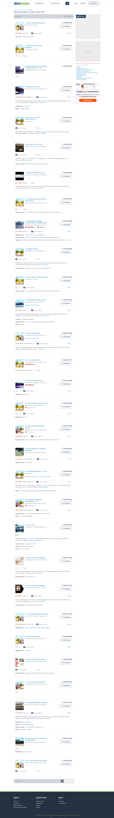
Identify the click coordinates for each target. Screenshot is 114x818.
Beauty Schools (37, 429)
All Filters (18, 16)
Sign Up (83, 3)
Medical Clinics (37, 587)
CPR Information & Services (41, 362)
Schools (36, 25)
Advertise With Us (18, 805)
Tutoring (47, 251)
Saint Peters (27, 722)
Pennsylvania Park (29, 235)
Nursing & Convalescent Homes (41, 638)
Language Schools (81, 75)
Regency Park (28, 544)
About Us (16, 801)
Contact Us (16, 803)
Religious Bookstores (43, 661)
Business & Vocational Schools (85, 70)
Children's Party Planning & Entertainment (44, 146)
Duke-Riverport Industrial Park (32, 627)
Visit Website (66, 26)
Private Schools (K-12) (39, 251)
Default (69, 16)
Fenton (26, 417)
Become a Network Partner (20, 807)
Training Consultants (39, 527)
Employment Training (39, 174)
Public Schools (37, 70)
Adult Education (29, 25)
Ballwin (34, 544)
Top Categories (62, 803)
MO (18, 9)
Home (15, 9)
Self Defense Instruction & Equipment (43, 452)
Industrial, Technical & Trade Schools (43, 202)
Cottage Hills (27, 650)
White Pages (39, 803)
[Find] (67, 3)
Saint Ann (26, 394)
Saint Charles (27, 751)
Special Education (46, 70)
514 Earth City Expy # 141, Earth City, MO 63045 (38, 476)
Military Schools (38, 762)
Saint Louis (22, 9)
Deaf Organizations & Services (41, 225)
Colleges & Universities (39, 382)
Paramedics (36, 704)
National (38, 805)
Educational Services (39, 302)
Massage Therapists (39, 559)
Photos (69, 33)
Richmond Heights (39, 235)
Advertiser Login (40, 801)
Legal (78, 815)
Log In (76, 3)
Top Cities (61, 801)
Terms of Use (71, 815)
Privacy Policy (38, 815)
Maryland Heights (45, 627)
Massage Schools (38, 89)
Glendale (26, 106)
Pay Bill (38, 807)
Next (70, 781)
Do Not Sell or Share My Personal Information (55, 815)
